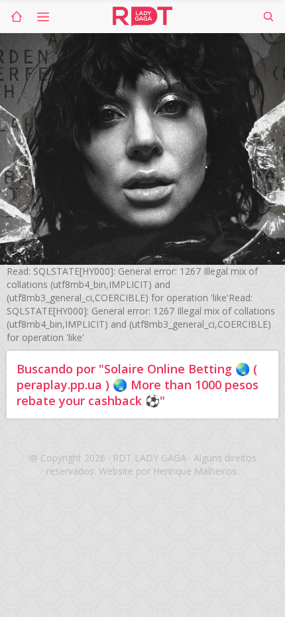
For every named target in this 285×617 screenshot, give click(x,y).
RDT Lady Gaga (142, 16)
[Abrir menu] (43, 16)
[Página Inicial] (17, 16)
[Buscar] (268, 16)
